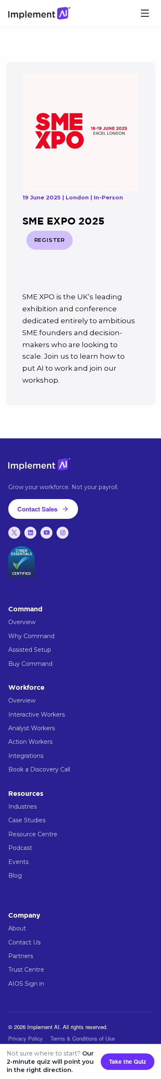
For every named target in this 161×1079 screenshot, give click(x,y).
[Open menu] (145, 13)
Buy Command (30, 663)
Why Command (31, 636)
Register (49, 240)
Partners (20, 956)
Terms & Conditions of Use (82, 1038)
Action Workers (30, 741)
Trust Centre (26, 969)
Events (18, 862)
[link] (14, 533)
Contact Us (24, 942)
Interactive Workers (36, 714)
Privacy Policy (25, 1038)
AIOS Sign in (26, 983)
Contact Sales (37, 508)
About (17, 928)
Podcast (20, 848)
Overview (22, 622)
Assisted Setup (29, 649)
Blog (15, 875)
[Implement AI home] (39, 13)
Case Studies (26, 820)
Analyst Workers (31, 728)
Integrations (25, 756)
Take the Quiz (127, 1061)
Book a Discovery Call (39, 769)
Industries (22, 806)
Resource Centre (32, 834)
